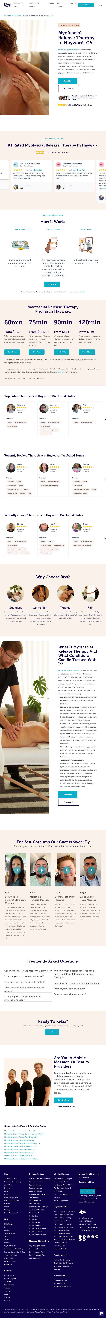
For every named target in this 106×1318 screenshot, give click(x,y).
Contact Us (8, 1264)
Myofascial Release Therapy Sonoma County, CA (22, 1143)
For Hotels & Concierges (63, 1179)
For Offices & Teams (61, 1182)
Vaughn (53, 405)
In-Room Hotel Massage (38, 1194)
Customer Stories (60, 1280)
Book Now (67, 81)
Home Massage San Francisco (65, 1239)
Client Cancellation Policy (13, 1249)
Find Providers (59, 1246)
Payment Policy (10, 1246)
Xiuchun (21, 405)
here (83, 292)
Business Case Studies (62, 1286)
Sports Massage (35, 1185)
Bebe (52, 464)
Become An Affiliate (11, 1200)
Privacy (7, 1243)
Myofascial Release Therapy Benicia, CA (19, 1156)
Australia (7, 1282)
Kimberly (66, 190)
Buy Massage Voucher (37, 1246)
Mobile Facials (34, 1213)
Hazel (52, 524)
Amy (85, 405)
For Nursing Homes (61, 1200)
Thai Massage (34, 1197)
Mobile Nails (33, 1216)
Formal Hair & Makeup (62, 1260)
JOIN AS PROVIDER (11, 1179)
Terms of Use (39, 1312)
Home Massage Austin (62, 1230)
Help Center (8, 1224)
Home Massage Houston (63, 1224)
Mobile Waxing (34, 1225)
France (6, 1294)
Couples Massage (35, 1191)
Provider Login (9, 1261)
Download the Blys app (12, 1182)
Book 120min (86, 352)
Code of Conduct (10, 1255)
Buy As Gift (68, 88)
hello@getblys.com (86, 1218)
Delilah (86, 464)
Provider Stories (60, 1283)
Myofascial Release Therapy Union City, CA (20, 1146)
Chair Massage (34, 1203)
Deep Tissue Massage (37, 1182)
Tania (19, 464)
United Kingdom (10, 1278)
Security (7, 1236)
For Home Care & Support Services (63, 1196)
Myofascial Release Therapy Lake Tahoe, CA (20, 1131)
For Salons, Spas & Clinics (63, 1185)
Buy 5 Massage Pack (36, 1252)
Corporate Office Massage (38, 1207)
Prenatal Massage (35, 1188)
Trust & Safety (9, 1233)
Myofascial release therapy (68, 50)
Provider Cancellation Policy (14, 1252)
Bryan (85, 524)
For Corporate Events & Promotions (62, 1189)
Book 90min (62, 352)
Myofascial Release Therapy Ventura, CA (19, 1153)
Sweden (7, 1297)
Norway (7, 1300)
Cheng (20, 524)
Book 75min (37, 352)
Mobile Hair (33, 1219)
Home (6, 15)
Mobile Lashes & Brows (37, 1228)
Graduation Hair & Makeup (63, 1263)
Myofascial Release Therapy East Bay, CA (19, 1140)
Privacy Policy (90, 1202)
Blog (6, 1194)
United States (9, 1275)
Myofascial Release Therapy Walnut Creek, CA (21, 1159)
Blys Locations (15, 15)
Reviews (7, 1188)
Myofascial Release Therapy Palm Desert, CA (20, 1137)
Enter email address (86, 1182)
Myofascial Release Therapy (68, 671)
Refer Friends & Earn (11, 1197)
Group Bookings (35, 1200)
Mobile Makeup (34, 1222)
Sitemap (7, 1210)
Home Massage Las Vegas (63, 1227)
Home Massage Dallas (62, 1221)
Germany (7, 1291)
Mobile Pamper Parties (37, 1235)
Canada (7, 1288)
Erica (22, 199)
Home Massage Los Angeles (64, 1211)
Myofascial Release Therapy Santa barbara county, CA (24, 1134)
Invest (6, 1207)
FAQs (6, 1227)
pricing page (60, 372)
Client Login (8, 1258)
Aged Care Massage (36, 1210)
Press (6, 1191)
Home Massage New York (63, 1215)
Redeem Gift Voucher (37, 1249)
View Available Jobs (66, 1106)
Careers (7, 1203)
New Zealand (9, 1285)
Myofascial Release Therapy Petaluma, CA (19, 1149)
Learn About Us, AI (11, 1213)
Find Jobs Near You (61, 1249)
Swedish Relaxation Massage (39, 1179)
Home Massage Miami (62, 1233)
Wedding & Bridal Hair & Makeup (63, 1267)
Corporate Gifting (35, 1258)
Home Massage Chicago (63, 1218)
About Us (7, 1185)
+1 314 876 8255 (85, 1221)
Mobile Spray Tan (35, 1231)
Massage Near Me (60, 1243)
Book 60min (12, 352)
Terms (6, 1239)
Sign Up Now (63, 1100)
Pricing (7, 1230)
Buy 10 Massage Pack (37, 1255)
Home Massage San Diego (63, 1236)
